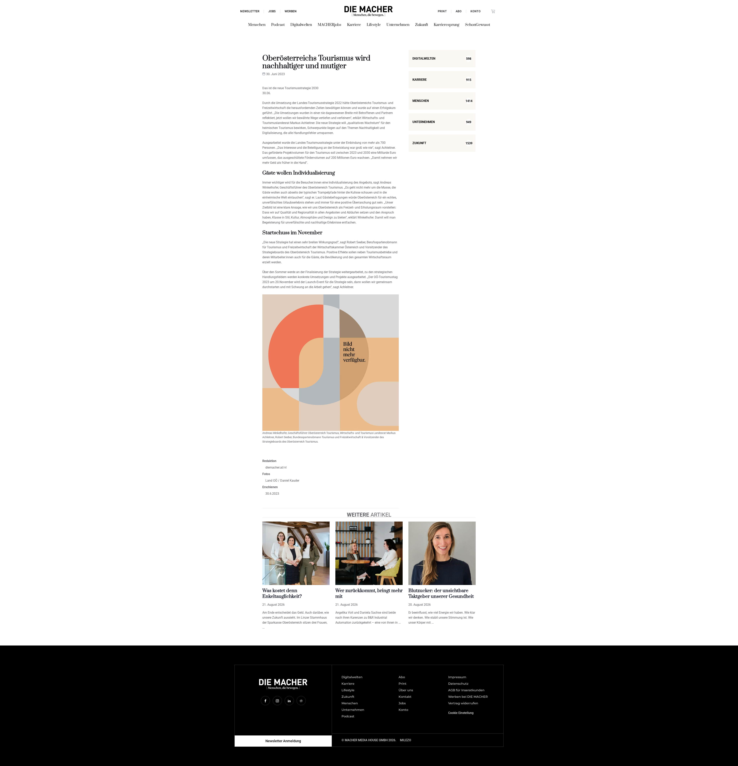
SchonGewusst (477, 24)
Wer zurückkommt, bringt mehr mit (369, 593)
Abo (459, 11)
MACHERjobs (329, 24)
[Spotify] (301, 700)
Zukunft (421, 24)
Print (442, 11)
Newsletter (249, 11)
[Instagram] (277, 700)
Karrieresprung (446, 24)
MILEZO (405, 740)
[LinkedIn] (289, 700)
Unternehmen (397, 24)
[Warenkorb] (493, 11)
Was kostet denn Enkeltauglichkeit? (282, 593)
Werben (291, 11)
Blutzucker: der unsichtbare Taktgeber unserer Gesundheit (441, 593)
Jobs (272, 11)
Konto (475, 11)
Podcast (278, 24)
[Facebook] (265, 700)
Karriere (354, 24)
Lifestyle (374, 24)
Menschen (256, 24)
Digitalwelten (301, 24)
